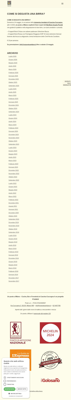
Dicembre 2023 (14, 134)
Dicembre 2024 (14, 105)
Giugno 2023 (13, 151)
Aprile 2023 (12, 157)
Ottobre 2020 (13, 216)
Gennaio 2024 (13, 131)
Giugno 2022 (13, 187)
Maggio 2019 (13, 242)
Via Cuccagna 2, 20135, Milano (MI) (22, 305)
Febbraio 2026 (13, 72)
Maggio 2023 (13, 154)
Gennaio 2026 (13, 76)
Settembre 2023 (14, 144)
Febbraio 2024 (13, 128)
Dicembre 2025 (14, 79)
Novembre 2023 (14, 138)
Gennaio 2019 (13, 255)
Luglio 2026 (12, 56)
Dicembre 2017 (14, 278)
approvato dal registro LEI (42, 313)
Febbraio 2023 (13, 164)
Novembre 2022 (14, 173)
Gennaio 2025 (13, 102)
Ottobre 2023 (13, 141)
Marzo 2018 (12, 268)
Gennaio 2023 (13, 167)
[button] (16, 393)
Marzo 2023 (12, 160)
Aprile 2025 (12, 92)
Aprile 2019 (12, 245)
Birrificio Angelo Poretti (54, 25)
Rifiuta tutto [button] (22, 389)
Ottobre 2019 (13, 229)
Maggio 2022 (13, 190)
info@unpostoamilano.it (28, 44)
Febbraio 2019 (13, 252)
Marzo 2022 (12, 196)
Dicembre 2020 (14, 213)
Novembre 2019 (14, 226)
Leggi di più (17, 373)
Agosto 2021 (13, 206)
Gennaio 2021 (13, 209)
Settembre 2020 (14, 219)
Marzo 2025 (12, 95)
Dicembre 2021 (14, 203)
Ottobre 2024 (13, 108)
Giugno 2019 (13, 239)
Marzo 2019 (12, 248)
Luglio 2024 (12, 115)
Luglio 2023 (12, 147)
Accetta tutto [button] (9, 389)
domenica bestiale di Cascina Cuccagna (48, 22)
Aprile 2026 (12, 66)
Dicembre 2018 (14, 258)
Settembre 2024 (14, 112)
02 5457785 (56, 305)
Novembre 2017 (14, 281)
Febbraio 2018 (13, 271)
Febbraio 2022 (13, 200)
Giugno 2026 (13, 59)
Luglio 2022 (12, 183)
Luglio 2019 (12, 235)
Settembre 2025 (14, 86)
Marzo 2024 (12, 125)
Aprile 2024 (12, 121)
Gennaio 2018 (13, 274)
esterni (36, 299)
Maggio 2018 (13, 265)
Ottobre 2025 (13, 82)
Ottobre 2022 (13, 177)
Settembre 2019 (14, 232)
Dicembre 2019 (14, 222)
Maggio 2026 (13, 63)
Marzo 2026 (12, 69)
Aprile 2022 (12, 193)
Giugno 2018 (13, 261)
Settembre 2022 (14, 180)
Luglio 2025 (12, 89)
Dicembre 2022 (14, 170)
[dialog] (16, 378)
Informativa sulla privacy (35, 391)
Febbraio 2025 (13, 98)
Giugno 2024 (13, 118)
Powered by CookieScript (16, 396)
